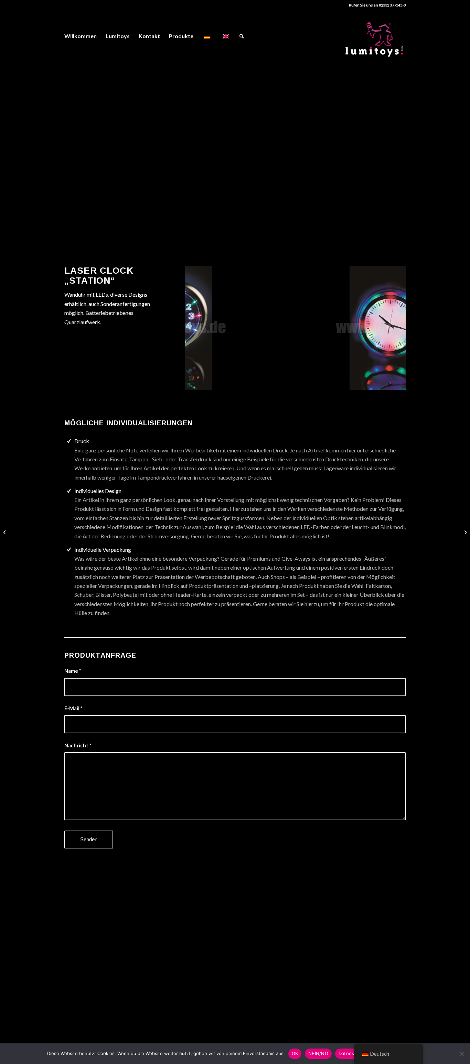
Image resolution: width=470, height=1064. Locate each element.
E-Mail (73, 708)
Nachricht (77, 745)
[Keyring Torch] (5, 532)
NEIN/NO (318, 1053)
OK (295, 1053)
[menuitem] (80, 36)
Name (72, 671)
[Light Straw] (464, 532)
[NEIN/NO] (461, 1053)
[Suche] (241, 36)
